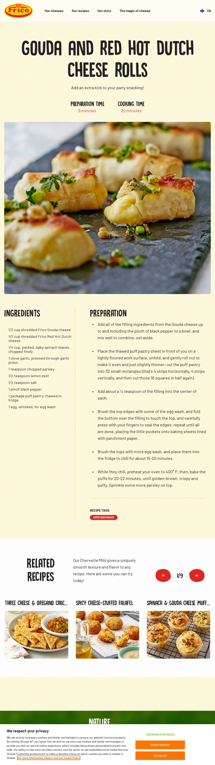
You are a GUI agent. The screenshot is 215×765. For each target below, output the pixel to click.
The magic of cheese (134, 11)
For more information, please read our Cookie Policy (49, 758)
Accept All (160, 755)
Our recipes (80, 11)
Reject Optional (160, 744)
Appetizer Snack (103, 517)
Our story (104, 11)
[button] (163, 575)
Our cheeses (54, 11)
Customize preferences (160, 734)
